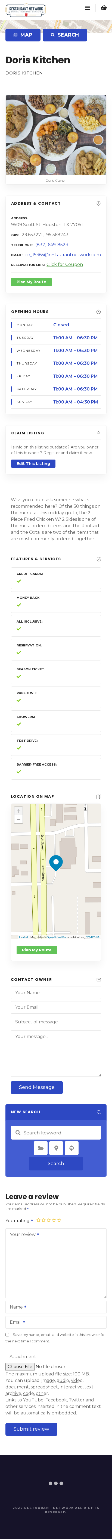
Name (15, 1307)
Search (56, 1163)
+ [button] (18, 811)
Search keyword (18, 1133)
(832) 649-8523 (51, 244)
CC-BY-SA (92, 937)
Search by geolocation (71, 1148)
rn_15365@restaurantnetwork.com (63, 254)
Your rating (18, 1220)
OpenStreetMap (56, 937)
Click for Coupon (64, 264)
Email (14, 1323)
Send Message (37, 1087)
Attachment (23, 1356)
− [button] (18, 819)
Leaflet (23, 937)
